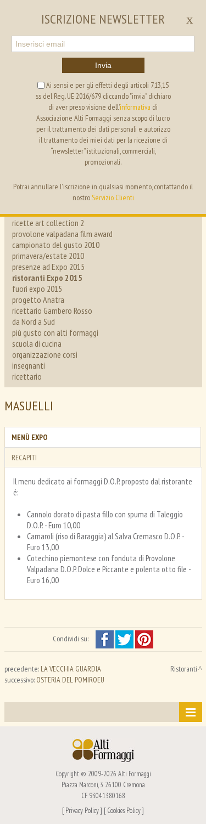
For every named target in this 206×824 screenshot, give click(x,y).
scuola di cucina (37, 343)
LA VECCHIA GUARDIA (71, 669)
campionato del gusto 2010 (55, 245)
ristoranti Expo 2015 (47, 277)
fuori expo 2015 (37, 288)
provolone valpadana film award (62, 234)
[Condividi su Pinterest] (144, 639)
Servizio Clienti (113, 197)
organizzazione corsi (44, 354)
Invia (103, 65)
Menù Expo (30, 437)
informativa (135, 107)
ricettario (27, 376)
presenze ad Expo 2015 (48, 266)
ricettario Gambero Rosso (52, 310)
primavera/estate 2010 (48, 255)
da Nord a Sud (33, 321)
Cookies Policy (124, 810)
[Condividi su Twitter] (125, 639)
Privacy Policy (82, 810)
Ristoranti (183, 669)
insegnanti (28, 365)
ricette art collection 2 (48, 223)
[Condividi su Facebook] (105, 639)
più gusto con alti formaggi (55, 332)
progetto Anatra (38, 299)
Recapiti (24, 457)
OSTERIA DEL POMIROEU (70, 680)
